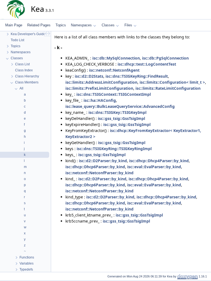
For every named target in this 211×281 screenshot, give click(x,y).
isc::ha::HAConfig (100, 100)
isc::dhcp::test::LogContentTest (147, 64)
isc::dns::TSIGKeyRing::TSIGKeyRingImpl (114, 148)
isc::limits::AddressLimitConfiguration (101, 82)
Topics (60, 25)
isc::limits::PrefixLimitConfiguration (99, 88)
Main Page (13, 25)
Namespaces (81, 25)
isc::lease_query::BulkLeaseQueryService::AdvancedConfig (120, 106)
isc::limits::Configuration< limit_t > (172, 82)
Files (128, 25)
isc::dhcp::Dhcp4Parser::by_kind (159, 160)
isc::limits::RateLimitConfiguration (168, 88)
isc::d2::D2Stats (89, 76)
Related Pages (39, 25)
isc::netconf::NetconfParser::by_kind (99, 172)
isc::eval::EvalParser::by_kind (154, 166)
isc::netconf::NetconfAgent (114, 70)
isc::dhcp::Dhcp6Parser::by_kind (95, 166)
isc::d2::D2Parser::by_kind (103, 160)
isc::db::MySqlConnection (116, 58)
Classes (108, 25)
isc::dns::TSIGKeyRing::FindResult (137, 76)
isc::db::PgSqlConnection (165, 58)
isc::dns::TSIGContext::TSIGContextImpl (113, 94)
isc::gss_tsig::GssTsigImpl (121, 118)
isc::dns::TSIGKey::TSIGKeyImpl (117, 112)
